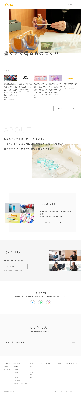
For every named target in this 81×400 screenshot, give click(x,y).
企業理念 (16, 367)
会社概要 (16, 372)
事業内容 (6, 367)
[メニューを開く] (75, 4)
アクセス (16, 375)
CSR (31, 369)
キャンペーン (33, 372)
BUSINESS (7, 363)
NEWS (32, 363)
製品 (31, 378)
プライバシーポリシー (9, 392)
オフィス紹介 (17, 381)
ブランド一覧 (7, 369)
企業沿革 (16, 378)
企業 (31, 375)
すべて (31, 367)
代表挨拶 (16, 369)
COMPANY (17, 363)
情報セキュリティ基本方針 (20, 383)
